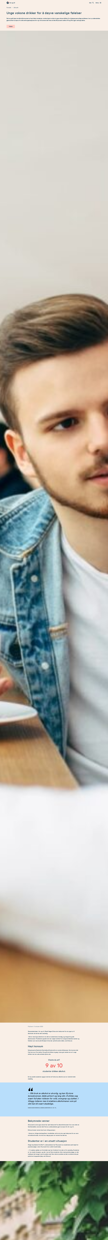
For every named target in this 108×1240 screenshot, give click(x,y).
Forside (9, 7)
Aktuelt (16, 7)
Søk (90, 3)
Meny (97, 3)
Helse (10, 26)
